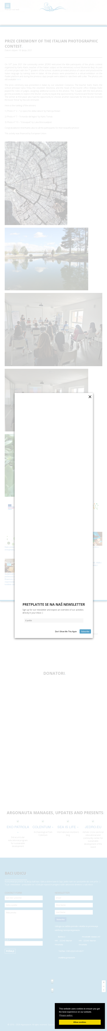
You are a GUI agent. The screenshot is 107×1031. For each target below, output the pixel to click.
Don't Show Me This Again (66, 631)
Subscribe (85, 631)
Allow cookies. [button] (79, 1022)
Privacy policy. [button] (66, 1015)
